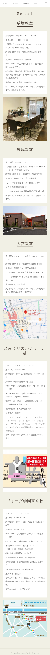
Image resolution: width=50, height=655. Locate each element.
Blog (35, 3)
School (15, 3)
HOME (5, 3)
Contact (26, 3)
